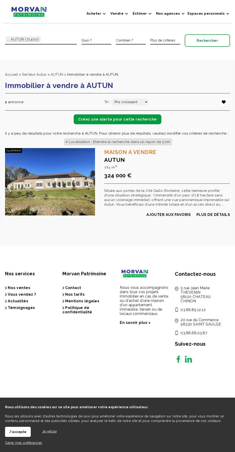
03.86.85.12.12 (193, 310)
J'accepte (18, 432)
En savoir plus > (135, 322)
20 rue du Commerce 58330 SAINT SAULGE (201, 322)
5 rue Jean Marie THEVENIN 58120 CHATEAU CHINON (196, 294)
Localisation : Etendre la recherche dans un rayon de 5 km (119, 142)
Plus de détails (213, 214)
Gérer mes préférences (23, 443)
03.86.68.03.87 (194, 333)
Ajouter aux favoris (168, 214)
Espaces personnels (206, 13)
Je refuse (49, 431)
